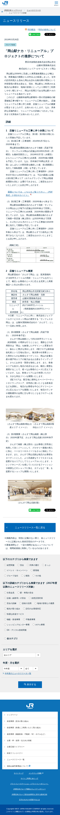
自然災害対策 (37, 598)
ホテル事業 (40, 625)
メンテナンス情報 (35, 773)
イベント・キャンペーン (17, 570)
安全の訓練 (11, 603)
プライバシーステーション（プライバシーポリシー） (29, 784)
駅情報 (36, 570)
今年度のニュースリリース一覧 (18, 673)
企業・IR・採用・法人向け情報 (19, 741)
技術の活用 (26, 603)
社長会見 (10, 593)
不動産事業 (30, 619)
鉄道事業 (18, 721)
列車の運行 (34, 565)
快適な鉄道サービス (15, 614)
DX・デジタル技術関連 (17, 630)
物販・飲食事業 (13, 619)
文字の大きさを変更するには (29, 799)
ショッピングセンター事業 (18, 625)
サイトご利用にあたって (29, 778)
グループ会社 (12, 576)
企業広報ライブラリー (15, 747)
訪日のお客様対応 (33, 609)
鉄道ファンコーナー (15, 753)
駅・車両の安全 (26, 593)
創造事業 (26, 734)
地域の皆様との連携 (45, 603)
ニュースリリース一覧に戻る (30, 527)
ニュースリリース (34, 10)
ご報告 (27, 576)
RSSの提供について (47, 29)
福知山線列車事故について (17, 766)
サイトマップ (18, 773)
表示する (31, 684)
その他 (38, 576)
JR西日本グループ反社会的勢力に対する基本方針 (29, 794)
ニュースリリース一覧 (15, 759)
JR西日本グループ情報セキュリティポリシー (29, 789)
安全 (22, 565)
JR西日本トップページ (13, 10)
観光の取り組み (13, 609)
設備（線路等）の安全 (16, 598)
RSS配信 (31, 29)
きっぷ (47, 565)
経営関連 (10, 565)
